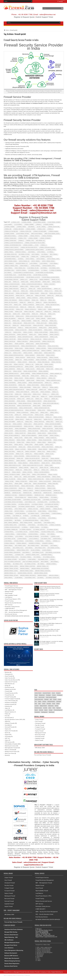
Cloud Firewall (8, 593)
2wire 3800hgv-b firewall (10, 235)
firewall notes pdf (51, 410)
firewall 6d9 (21, 318)
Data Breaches (9, 683)
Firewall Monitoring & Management (14, 587)
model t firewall (45, 520)
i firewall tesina (8, 511)
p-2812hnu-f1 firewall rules (47, 531)
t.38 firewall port (19, 554)
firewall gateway (29, 366)
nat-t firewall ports (42, 524)
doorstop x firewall (21, 270)
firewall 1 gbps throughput (11, 286)
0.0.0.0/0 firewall (18, 224)
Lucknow (36, 705)
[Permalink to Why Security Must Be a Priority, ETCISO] (36, 639)
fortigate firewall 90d (20, 497)
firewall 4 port (8, 304)
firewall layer (54, 394)
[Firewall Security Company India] (19, 9)
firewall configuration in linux (25, 336)
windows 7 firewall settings (11, 568)
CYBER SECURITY (10, 608)
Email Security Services (11, 614)
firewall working (56, 462)
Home (7, 30)
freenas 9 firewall (44, 497)
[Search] (62, 8)
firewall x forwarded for (10, 467)
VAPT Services (9, 604)
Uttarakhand (37, 712)
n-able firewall (38, 522)
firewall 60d (43, 313)
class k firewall (54, 263)
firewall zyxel (50, 485)
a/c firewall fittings (51, 249)
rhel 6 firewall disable (33, 545)
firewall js (45, 387)
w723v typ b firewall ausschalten (12, 561)
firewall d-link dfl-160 (36, 339)
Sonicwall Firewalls (10, 727)
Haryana (44, 701)
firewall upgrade (39, 444)
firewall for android (29, 359)
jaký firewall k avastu (33, 513)
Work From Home (9, 753)
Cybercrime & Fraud (10, 681)
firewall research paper (34, 428)
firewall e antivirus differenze (12, 350)
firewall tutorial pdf (9, 442)
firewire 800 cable (16, 492)
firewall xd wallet (9, 469)
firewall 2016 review (9, 297)
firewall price (28, 421)
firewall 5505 (39, 311)
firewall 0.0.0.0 (23, 279)
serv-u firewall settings (53, 547)
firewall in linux (40, 380)
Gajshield (6, 182)
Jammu (43, 703)
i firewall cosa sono (33, 508)
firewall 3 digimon (20, 297)
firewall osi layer (8, 419)
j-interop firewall (8, 513)
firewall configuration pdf (41, 336)
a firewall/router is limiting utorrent (34, 249)
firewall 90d (7, 320)
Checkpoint (13, 182)
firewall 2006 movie (9, 295)
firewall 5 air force (9, 309)
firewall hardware (25, 373)
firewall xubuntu (16, 472)
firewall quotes (58, 426)
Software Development (10, 953)
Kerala (53, 703)
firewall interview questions (36, 382)
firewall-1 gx (22, 488)
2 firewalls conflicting (25, 231)
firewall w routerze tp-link (32, 456)
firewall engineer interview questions (13, 355)
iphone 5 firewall (42, 511)
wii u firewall (7, 563)
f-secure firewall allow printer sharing (14, 277)
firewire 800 (7, 492)
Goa (36, 701)
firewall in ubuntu (22, 382)
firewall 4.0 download (28, 304)
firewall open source (21, 417)
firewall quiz (39, 426)
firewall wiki (20, 458)
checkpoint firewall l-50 (21, 263)
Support (7, 734)
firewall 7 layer (30, 318)
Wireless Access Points (11, 751)
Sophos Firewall (39, 731)
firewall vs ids (41, 451)
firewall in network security (53, 380)
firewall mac (54, 398)
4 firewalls (21, 240)
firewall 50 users (8, 311)
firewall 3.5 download (24, 300)
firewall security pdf (20, 433)
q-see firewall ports (46, 538)
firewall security (8, 433)
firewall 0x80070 (56, 281)
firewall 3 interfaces (32, 297)
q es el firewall (19, 536)
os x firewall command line (10, 529)
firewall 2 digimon (34, 293)
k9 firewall (26, 515)
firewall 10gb (24, 290)
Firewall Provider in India (38, 196)
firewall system (18, 437)
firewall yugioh (33, 481)
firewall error (40, 355)
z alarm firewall (19, 577)
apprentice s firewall (20, 251)
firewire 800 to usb (39, 495)
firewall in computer (19, 380)
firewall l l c (46, 394)
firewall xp (7, 472)
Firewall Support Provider (19, 198)
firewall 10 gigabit (34, 286)
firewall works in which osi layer (12, 465)
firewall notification (9, 412)
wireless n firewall (54, 575)
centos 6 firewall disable (10, 261)
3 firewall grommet (23, 235)
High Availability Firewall (11, 595)
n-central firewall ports (10, 524)
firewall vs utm (19, 453)
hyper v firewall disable (52, 506)
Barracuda (33, 182)
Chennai (53, 695)
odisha (49, 707)
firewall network (46, 405)
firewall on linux (39, 414)
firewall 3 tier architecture (46, 297)
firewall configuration (10, 336)
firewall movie (37, 403)
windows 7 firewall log (42, 566)
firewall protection (39, 421)
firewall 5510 (48, 311)
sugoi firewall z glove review (53, 552)
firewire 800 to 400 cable (11, 495)
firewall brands (48, 329)
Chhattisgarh (59, 695)
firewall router (9, 430)
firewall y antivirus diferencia (41, 472)
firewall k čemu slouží (31, 389)
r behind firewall (57, 538)
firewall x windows (23, 467)
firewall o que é (34, 412)
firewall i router (18, 378)
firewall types (20, 442)
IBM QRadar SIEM (40, 747)
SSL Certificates (8, 940)
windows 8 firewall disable (26, 570)
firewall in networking (10, 382)
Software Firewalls (9, 723)
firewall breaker (58, 329)
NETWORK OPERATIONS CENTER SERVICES (17, 616)
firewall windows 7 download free (52, 460)
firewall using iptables (47, 446)
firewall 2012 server (40, 295)
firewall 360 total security (11, 302)
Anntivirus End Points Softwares (13, 929)
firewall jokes (36, 387)
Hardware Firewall (9, 702)
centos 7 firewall (35, 261)
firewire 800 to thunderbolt (25, 495)
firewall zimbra (18, 483)
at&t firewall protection (10, 254)
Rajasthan (58, 707)
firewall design (30, 343)
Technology (8, 736)
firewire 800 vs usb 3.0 (51, 495)
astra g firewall (41, 251)
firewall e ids (57, 350)
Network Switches (9, 712)
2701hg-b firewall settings (22, 233)
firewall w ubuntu (46, 456)
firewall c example (27, 332)
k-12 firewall (7, 515)
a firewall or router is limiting (46, 247)
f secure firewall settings (24, 274)
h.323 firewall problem (37, 504)
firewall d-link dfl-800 (48, 339)
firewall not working (30, 410)
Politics (6, 713)
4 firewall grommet (33, 238)
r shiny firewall (29, 540)
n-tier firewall (22, 524)
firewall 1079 (7, 290)
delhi (51, 699)
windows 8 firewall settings (11, 575)
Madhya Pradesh (43, 705)
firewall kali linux (52, 389)
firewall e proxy (17, 352)
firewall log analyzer (9, 398)
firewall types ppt (30, 442)
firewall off (18, 414)
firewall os (48, 417)
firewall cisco (32, 334)
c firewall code (25, 256)
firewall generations (9, 368)
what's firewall (54, 561)
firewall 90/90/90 (51, 318)
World (6, 755)
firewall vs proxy (51, 451)
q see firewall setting (9, 538)
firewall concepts (54, 334)
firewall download (29, 348)
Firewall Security (42, 200)
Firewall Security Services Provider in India (19, 196)
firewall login (20, 398)
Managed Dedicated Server (11, 942)
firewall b (20, 327)
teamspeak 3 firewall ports (32, 554)
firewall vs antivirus (30, 451)
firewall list (44, 396)
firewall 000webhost (44, 279)
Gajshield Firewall (39, 738)
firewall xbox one (54, 467)
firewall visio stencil (9, 451)
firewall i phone (8, 378)
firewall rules (43, 430)
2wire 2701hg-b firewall (36, 233)
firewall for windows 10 (54, 359)
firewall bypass (17, 332)
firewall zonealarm (53, 483)
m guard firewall (8, 520)
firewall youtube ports (21, 481)
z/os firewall (40, 577)
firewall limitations (25, 396)
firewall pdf (29, 419)
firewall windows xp (34, 462)
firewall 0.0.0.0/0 (33, 279)
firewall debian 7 (8, 343)
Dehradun (46, 699)
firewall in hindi (30, 380)
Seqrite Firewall (39, 740)
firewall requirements (20, 428)
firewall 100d (44, 286)
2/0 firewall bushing (9, 233)
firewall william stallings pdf (32, 458)
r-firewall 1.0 (56, 540)
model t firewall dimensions (11, 522)
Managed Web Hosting (10, 932)
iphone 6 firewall (53, 511)
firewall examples (8, 357)
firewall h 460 (58, 368)
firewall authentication (10, 327)
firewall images (8, 380)
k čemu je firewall (45, 513)
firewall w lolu (8, 456)
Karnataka (49, 703)
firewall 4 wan (17, 304)
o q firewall (25, 527)
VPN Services (8, 742)
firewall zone (27, 483)
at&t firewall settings (24, 254)
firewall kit (55, 391)
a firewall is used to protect (11, 247)
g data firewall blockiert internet (12, 499)
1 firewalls (38, 224)
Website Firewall (9, 591)
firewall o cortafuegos (22, 412)
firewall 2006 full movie (55, 293)
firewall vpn (20, 451)
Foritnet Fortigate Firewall (11, 698)
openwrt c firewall (34, 527)
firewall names (36, 405)
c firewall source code (46, 256)
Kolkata (57, 703)
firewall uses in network (33, 446)
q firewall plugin (55, 536)
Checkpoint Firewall (40, 723)
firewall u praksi (41, 442)
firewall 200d (29, 295)
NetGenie (54, 180)
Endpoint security (9, 689)
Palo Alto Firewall (39, 725)
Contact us (10, 180)
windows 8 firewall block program (40, 568)
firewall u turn (51, 442)
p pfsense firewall (9, 531)
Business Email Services (11, 934)
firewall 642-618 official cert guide (34, 316)
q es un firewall (45, 536)
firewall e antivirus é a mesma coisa (30, 350)
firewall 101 (24, 288)
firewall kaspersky (9, 391)
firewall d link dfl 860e (10, 339)
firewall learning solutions (11, 396)
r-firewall (48, 540)
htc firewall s (40, 506)
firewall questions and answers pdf (13, 426)
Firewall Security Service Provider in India (21, 40)
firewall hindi (25, 375)
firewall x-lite (34, 467)
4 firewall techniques (45, 238)
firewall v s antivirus (20, 449)
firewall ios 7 (48, 382)
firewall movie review (9, 405)
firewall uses (22, 446)
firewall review (59, 428)
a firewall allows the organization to (13, 242)
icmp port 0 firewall (19, 511)
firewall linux (35, 396)
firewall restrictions (47, 428)
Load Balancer (8, 597)
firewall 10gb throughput (36, 290)
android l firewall (8, 251)
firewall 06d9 (7, 281)
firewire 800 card (27, 492)
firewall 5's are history (53, 309)
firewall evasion (50, 355)
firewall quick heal (28, 426)
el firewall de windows (55, 270)
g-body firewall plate (30, 501)
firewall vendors (32, 449)
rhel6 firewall (44, 545)
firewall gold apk (30, 368)
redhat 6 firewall (8, 545)
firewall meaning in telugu (24, 403)
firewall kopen (27, 394)
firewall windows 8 (22, 462)
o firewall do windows (54, 524)
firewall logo (29, 398)
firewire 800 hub (37, 492)
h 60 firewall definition (23, 504)
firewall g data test (19, 364)
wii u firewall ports (18, 563)
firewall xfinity (28, 469)
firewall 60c (35, 313)
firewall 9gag (53, 320)
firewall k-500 (42, 389)
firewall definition (19, 343)
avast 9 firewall (35, 254)
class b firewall (44, 263)
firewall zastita (57, 481)
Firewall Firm (7, 972)
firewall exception (20, 357)
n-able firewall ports (49, 522)
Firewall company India (57, 188)
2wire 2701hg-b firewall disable (52, 233)
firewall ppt (20, 421)
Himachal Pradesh (51, 701)
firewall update (29, 444)
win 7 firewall (41, 563)
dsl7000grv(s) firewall (33, 270)
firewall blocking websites (35, 329)
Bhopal (36, 695)
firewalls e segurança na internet (12, 490)
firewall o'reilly (54, 412)
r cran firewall (8, 540)
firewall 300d (35, 300)
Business (7, 672)
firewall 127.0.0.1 (49, 290)
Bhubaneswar (42, 695)
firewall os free (58, 417)
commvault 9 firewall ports (11, 265)
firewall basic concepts (31, 327)
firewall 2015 (50, 295)
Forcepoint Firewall (40, 729)
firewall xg (36, 469)
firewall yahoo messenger (43, 476)
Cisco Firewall (38, 721)
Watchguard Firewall (40, 732)
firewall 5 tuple (42, 309)
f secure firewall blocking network (44, 272)
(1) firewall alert (15, 222)
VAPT (6, 738)
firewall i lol (44, 375)
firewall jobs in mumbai (25, 387)
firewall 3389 (51, 300)
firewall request (8, 428)
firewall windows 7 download (35, 460)
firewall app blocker (26, 325)
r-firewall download (9, 543)
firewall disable (19, 348)
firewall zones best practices (11, 485)
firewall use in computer (10, 446)
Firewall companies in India (42, 188)
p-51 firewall (59, 531)
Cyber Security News (10, 680)
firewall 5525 (7, 313)
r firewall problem (18, 540)
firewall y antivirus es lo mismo (12, 474)
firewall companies (43, 334)
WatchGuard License (10, 745)
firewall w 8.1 (28, 453)
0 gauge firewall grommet (54, 222)
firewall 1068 (32, 288)
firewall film (18, 359)
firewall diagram (8, 348)
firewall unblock (18, 444)
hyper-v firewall (8, 508)
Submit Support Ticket (44, 17)
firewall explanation (42, 357)
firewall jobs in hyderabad (10, 387)
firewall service (42, 433)
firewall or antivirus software (36, 417)
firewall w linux (49, 453)
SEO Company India (10, 975)
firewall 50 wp (18, 311)
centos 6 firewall (40, 258)
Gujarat (39, 701)
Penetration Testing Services (12, 606)
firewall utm (58, 446)
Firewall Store (8, 695)
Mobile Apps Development (11, 958)
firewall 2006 (44, 293)
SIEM (6, 721)
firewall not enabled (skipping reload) (13, 410)
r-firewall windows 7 (22, 543)
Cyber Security (9, 678)
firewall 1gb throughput (22, 293)
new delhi (45, 707)
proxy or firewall (8, 536)
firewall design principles (42, 343)
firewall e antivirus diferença (55, 348)
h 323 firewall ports (54, 501)
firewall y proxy (26, 474)
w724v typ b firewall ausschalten (31, 561)
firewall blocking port (21, 329)
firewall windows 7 (20, 460)
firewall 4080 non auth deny (52, 304)
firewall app (16, 325)
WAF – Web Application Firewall (13, 589)
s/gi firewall (7, 547)
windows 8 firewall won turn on (28, 575)
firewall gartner (48, 364)
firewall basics (42, 327)
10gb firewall (31, 226)
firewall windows (55, 458)
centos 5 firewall (30, 258)
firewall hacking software (30, 371)
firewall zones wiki (40, 485)
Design (6, 685)
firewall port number (9, 421)
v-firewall (52, 559)
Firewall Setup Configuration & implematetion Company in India (44, 198)
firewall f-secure (53, 357)
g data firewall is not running (50, 499)
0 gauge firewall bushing (39, 222)
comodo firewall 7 (24, 265)
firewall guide (49, 368)
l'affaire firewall (45, 515)
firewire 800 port (47, 492)
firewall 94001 (16, 320)
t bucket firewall (8, 554)
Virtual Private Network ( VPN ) (13, 599)
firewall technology (51, 437)
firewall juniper (54, 387)
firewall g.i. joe (29, 364)
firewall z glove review (45, 481)
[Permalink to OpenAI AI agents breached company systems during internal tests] (36, 597)
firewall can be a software (41, 332)
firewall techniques (39, 437)
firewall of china (8, 414)
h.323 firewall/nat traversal (51, 504)
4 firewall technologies (10, 240)
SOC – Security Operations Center (14, 612)
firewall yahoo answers (29, 476)
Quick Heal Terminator (38, 180)
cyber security (41, 697)
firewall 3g (38, 302)
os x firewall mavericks (25, 529)
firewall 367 (23, 302)
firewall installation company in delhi (13, 190)
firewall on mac (49, 414)
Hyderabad (58, 701)
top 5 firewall (22, 559)
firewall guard (40, 368)
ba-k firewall (45, 254)
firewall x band (48, 465)
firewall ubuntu (8, 444)
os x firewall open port (39, 529)
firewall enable (38, 352)
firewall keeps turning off (22, 391)
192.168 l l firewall (41, 226)
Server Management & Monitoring (13, 950)
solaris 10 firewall (35, 550)
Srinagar (50, 710)
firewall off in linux (28, 414)
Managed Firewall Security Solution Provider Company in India (32, 972)
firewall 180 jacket (9, 293)
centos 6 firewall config (53, 258)
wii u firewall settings (30, 563)
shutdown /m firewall (9, 550)
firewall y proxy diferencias (39, 474)
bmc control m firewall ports (11, 256)
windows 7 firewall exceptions (27, 566)
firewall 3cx (31, 302)
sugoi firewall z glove (37, 552)
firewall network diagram (10, 407)
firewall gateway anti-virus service (44, 366)
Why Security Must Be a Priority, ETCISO (50, 635)
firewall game (38, 364)
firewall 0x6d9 (24, 281)
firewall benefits (53, 327)
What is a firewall (9, 749)
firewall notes (41, 410)
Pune (6, 715)
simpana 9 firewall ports (23, 550)
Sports (6, 732)
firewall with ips (46, 462)
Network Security (38, 707)
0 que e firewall (8, 224)
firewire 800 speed (58, 492)
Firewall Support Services (11, 586)
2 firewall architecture (53, 226)
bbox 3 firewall (54, 254)
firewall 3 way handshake (10, 300)
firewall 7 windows (40, 318)
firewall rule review (33, 430)
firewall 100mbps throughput (11, 288)
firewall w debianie (38, 453)
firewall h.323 (7, 371)
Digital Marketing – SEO (11, 937)
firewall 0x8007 (46, 281)
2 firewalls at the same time (11, 231)
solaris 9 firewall (46, 550)
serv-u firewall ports (40, 547)
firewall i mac (53, 375)
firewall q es (59, 421)
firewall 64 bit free (9, 316)
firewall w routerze (19, 456)
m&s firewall (18, 520)
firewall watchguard (9, 458)
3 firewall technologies (10, 238)
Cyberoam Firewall (25, 180)
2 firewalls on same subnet (39, 231)
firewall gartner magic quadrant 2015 (13, 366)
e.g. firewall (44, 270)
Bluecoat (26, 182)
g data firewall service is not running (13, 501)
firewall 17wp (58, 290)
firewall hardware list (55, 373)
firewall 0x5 (16, 281)
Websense (20, 182)
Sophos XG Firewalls (10, 730)
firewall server (32, 433)
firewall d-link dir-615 (22, 341)
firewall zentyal (8, 483)
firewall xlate (44, 469)
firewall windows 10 (9, 460)
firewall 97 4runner (26, 320)
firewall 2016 (59, 295)
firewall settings (52, 433)
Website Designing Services (12, 961)
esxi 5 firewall (8, 272)
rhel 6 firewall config (20, 545)
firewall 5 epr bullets (30, 309)
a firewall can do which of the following (35, 242)
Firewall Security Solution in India (13, 200)
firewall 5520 (56, 311)
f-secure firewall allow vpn (33, 277)
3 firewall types (22, 238)
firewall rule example (20, 430)
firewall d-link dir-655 (35, 341)
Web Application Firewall (11, 747)
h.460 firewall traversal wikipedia (26, 506)
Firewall (7, 691)
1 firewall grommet (29, 224)
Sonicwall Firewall (39, 736)
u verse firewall (32, 559)
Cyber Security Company (51, 697)
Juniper (60, 180)
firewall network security (25, 407)
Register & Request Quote (24, 17)
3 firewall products (35, 235)
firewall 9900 (36, 320)
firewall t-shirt (28, 437)
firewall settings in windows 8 (29, 435)
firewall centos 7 (54, 332)
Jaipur (6, 708)
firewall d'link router (23, 339)
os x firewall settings (52, 529)
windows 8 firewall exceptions (42, 570)
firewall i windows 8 (41, 378)
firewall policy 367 (48, 419)
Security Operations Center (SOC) (14, 719)
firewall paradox (19, 419)
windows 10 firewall (51, 563)
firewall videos (53, 449)
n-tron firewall (31, 524)
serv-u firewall (29, 547)
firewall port (58, 419)
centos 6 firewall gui (24, 261)
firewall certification (9, 334)
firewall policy (38, 419)
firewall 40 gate (40, 304)
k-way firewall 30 (17, 515)
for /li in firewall (8, 497)
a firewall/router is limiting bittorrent (13, 249)
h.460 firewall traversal (10, 506)
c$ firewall (21, 258)
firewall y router (52, 474)
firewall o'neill (44, 412)
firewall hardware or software (12, 375)
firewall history (35, 375)
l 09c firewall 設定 (35, 515)
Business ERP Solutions (11, 955)
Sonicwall (47, 180)
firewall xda (19, 469)
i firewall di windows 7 (45, 508)
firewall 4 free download (50, 302)
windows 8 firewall (24, 568)
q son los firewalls (34, 538)
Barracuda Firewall (40, 734)
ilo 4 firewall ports (31, 511)
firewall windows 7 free (10, 462)
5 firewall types (30, 240)
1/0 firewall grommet (9, 226)
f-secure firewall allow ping (40, 274)
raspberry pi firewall (47, 543)
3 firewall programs (47, 235)
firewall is (56, 382)
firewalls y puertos (28, 490)
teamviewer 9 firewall (46, 554)
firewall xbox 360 (44, 467)
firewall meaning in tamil (10, 403)
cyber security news (39, 699)
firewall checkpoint (22, 334)
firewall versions (42, 449)
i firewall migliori (57, 508)
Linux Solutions (8, 947)
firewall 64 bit (51, 313)
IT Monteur (17, 100)
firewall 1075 (57, 288)
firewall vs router (9, 453)
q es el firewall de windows (32, 536)
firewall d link (53, 336)
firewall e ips (7, 352)
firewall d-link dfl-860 (9, 341)
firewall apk (7, 325)
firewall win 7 (45, 458)
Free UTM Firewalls (10, 700)
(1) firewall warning (26, 222)
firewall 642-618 (20, 316)
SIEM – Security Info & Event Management (16, 610)
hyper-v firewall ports (20, 508)
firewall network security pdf (41, 407)
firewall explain (31, 357)
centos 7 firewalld (9, 263)
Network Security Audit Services (13, 602)
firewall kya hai (37, 394)
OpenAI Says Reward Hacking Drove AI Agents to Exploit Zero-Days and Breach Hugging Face (50, 588)
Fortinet (59, 699)
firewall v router (8, 449)
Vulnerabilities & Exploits (11, 744)
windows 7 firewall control (11, 566)
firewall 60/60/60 (26, 313)
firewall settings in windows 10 (12, 435)
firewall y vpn (17, 476)
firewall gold (20, 368)
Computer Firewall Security (30, 200)
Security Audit (8, 717)
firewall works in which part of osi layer (33, 465)
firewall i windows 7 (30, 378)
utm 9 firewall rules (43, 559)
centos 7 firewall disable (48, 261)
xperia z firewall (8, 577)
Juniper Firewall (39, 719)
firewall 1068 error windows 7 (44, 288)
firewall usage (49, 444)
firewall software (43, 435)
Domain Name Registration (11, 963)
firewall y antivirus (27, 472)
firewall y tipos (8, 476)
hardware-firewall (9, 704)
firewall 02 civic (55, 279)
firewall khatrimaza (45, 391)
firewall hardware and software (40, 373)
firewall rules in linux (55, 430)
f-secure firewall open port (11, 279)
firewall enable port (49, 352)
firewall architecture (50, 325)
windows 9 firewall (42, 575)
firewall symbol (8, 437)
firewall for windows (41, 359)
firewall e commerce (46, 350)
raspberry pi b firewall (34, 543)
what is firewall (45, 561)
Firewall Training (9, 601)
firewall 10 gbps (24, 286)
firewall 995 (45, 320)
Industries (7, 706)
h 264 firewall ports (42, 501)
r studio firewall (39, 540)
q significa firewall (22, 538)
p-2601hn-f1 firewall (34, 531)
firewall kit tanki (8, 394)
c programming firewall (10, 258)
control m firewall (35, 265)
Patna (54, 707)
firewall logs (38, 398)
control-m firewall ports (48, 265)
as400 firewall (31, 251)
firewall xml (54, 469)
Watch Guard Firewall (51, 182)
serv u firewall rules (18, 547)
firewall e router (27, 352)
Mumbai (56, 705)
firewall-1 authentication (10, 488)
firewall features (8, 359)
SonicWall (7, 725)
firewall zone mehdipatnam (39, 483)
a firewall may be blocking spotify (29, 247)
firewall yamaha (56, 476)
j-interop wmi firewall (20, 513)
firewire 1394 (57, 490)
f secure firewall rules (10, 274)
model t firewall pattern (26, 522)
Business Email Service (10, 966)
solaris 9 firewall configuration (12, 552)
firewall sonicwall (54, 435)
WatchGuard (51, 712)
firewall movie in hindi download (50, 403)
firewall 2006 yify (20, 295)
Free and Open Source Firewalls (42, 755)
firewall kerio (34, 391)
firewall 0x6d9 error (35, 281)
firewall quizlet (48, 426)
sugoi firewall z (26, 552)
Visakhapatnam (44, 712)
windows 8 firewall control (11, 570)
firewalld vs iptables (40, 488)
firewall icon (52, 378)
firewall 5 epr (19, 309)
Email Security (8, 687)
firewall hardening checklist (11, 373)
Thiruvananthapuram (58, 710)
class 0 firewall (34, 263)
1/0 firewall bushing (48, 224)
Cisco (36, 697)
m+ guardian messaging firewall (31, 520)
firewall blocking (8, 329)
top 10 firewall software (10, 559)
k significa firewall (56, 513)
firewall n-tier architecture (24, 405)
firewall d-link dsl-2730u (48, 341)
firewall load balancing (55, 396)
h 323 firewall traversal (10, 504)
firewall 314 (43, 300)
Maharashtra (50, 705)
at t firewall (50, 251)
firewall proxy (50, 421)
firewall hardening (43, 371)
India (36, 703)
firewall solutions (27, 190)
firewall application (38, 325)
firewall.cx (30, 488)
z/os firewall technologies (52, 577)
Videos (6, 740)
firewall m (46, 398)
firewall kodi (18, 394)
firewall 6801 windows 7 (10, 318)
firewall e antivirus (41, 348)
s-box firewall (53, 545)
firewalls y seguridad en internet (43, 490)
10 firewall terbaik (21, 226)
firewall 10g (16, 290)
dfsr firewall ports (9, 270)
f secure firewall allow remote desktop (23, 272)
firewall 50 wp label (29, 311)
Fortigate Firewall (29, 188)
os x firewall (44, 527)
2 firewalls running (53, 231)
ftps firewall (54, 497)
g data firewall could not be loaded (32, 499)
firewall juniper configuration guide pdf (14, 389)
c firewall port (34, 256)
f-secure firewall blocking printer (50, 277)
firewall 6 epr (16, 313)
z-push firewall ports (30, 577)
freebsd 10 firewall (33, 497)
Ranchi (36, 710)
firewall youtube (9, 481)
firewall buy (8, 332)
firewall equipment (30, 355)
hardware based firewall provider (42, 190)
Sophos (7, 729)
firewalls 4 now (51, 488)
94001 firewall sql (40, 240)
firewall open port (9, 417)
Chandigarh (48, 695)
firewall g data (8, 364)
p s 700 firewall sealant (21, 531)
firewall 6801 (48, 316)
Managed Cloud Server (10, 945)
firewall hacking (17, 371)
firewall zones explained (27, 485)
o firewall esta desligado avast (12, 527)
